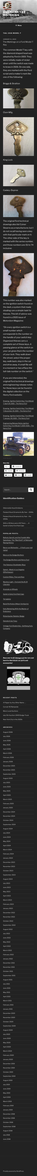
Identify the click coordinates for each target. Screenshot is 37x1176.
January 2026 (8, 762)
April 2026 (7, 749)
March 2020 (7, 1051)
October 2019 (8, 1072)
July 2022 (6, 934)
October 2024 (8, 820)
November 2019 (9, 1068)
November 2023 (9, 866)
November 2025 (9, 770)
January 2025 (8, 808)
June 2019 (6, 1089)
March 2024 (7, 850)
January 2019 (8, 1110)
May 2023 (6, 892)
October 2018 (8, 1122)
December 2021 (9, 963)
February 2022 (8, 955)
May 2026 (6, 745)
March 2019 (7, 1101)
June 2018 (6, 1139)
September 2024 (9, 824)
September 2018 (9, 1126)
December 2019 (9, 1064)
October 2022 (8, 921)
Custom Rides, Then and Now (13, 577)
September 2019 (9, 1076)
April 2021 (6, 996)
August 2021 (7, 980)
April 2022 (7, 946)
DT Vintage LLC (18, 658)
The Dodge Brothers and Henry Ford (16, 560)
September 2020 (9, 1026)
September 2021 (9, 975)
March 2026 (7, 753)
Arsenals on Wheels (10, 589)
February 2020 (8, 1055)
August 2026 (8, 732)
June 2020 (7, 1038)
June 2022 (7, 938)
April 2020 (7, 1047)
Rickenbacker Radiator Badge (13, 616)
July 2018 (6, 1135)
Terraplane (7, 599)
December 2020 (9, 1013)
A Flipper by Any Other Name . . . (14, 703)
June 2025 (7, 787)
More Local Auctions (10, 711)
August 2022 (8, 929)
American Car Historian (14, 14)
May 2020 (6, 1043)
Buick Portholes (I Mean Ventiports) (16, 604)
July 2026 (6, 736)
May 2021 (6, 992)
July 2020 (6, 1034)
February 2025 (8, 804)
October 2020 (8, 1022)
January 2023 (8, 908)
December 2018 (9, 1114)
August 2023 (8, 879)
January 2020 (8, 1059)
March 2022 (7, 950)
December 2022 (9, 913)
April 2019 (7, 1097)
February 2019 (8, 1106)
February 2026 (8, 757)
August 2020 (8, 1030)
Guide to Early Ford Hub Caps (13, 594)
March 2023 (7, 900)
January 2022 (8, 959)
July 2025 (6, 782)
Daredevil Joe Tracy (10, 621)
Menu (20, 25)
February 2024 (8, 854)
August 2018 (7, 1131)
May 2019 (6, 1093)
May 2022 (6, 942)
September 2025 (9, 774)
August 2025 (8, 778)
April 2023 (7, 896)
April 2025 (7, 795)
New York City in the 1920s (12, 719)
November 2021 (9, 967)
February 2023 (8, 904)
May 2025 (6, 791)
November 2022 (9, 917)
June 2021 (6, 988)
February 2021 (8, 1005)
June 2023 (7, 887)
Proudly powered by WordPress (13, 1171)
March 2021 (7, 1001)
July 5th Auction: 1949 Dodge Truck (16, 715)
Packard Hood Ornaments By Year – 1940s (18, 512)
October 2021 (8, 971)
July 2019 (6, 1085)
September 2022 (9, 925)
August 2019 (7, 1080)
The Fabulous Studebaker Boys (14, 565)
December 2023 (9, 862)
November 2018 (9, 1118)
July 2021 (6, 984)
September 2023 (9, 875)
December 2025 (9, 766)
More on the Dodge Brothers (13, 555)
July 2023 (6, 883)
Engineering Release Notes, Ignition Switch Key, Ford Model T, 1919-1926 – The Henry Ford (18, 425)
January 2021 (8, 1009)
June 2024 (7, 837)
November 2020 (9, 1017)
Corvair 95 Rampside (10, 707)
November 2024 (9, 816)
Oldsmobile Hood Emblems (13, 508)
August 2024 (8, 829)
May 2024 (6, 841)
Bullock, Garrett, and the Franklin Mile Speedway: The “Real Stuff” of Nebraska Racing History (17, 540)
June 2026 (7, 741)
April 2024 (7, 845)
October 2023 (8, 871)
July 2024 (6, 833)
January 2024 (8, 858)
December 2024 (9, 812)
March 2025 (7, 799)
